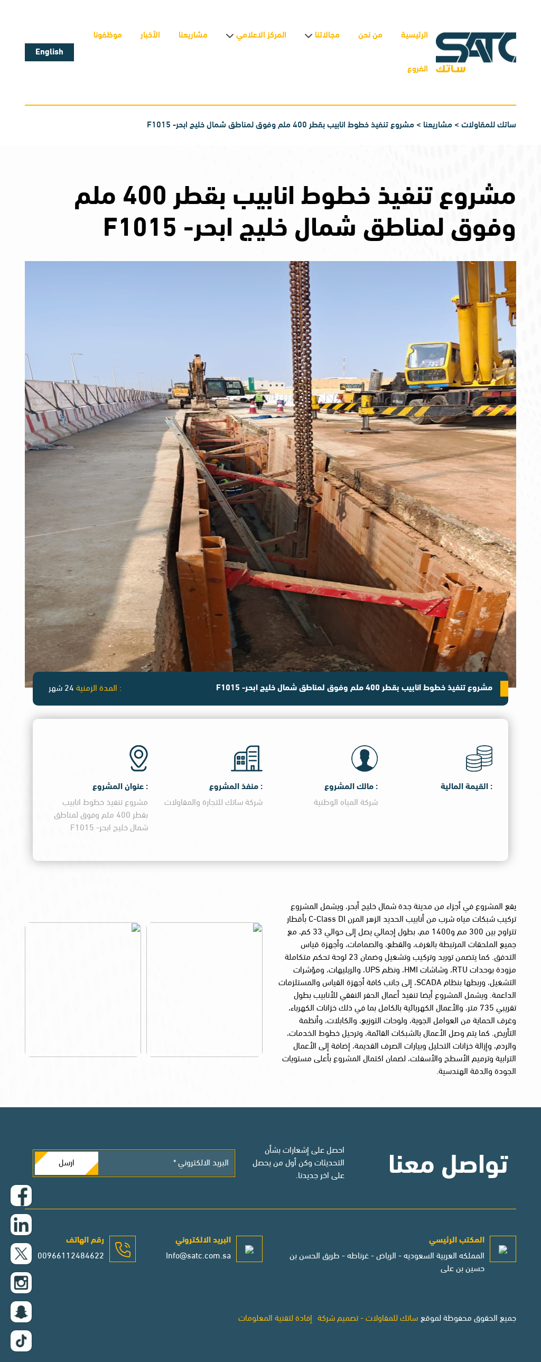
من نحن (370, 35)
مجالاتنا (327, 35)
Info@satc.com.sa (198, 1256)
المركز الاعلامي (261, 35)
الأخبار (150, 35)
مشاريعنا (193, 35)
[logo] (476, 52)
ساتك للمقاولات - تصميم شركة (368, 1318)
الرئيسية (414, 35)
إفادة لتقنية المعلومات (275, 1318)
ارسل (66, 1163)
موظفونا (108, 35)
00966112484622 (71, 1256)
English (49, 52)
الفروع (417, 69)
